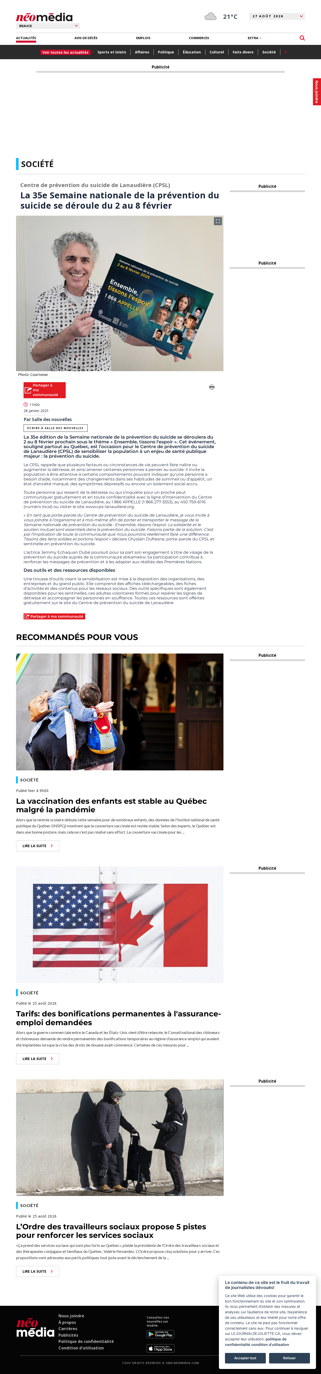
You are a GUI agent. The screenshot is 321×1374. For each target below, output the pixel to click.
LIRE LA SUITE (34, 845)
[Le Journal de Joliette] (35, 1334)
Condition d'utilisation (81, 1348)
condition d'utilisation (270, 1344)
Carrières (67, 1328)
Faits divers (243, 52)
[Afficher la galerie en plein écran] (217, 221)
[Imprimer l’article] (212, 388)
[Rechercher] (302, 38)
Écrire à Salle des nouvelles (55, 428)
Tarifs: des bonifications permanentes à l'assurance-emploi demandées (118, 1018)
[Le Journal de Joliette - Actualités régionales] (44, 17)
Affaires (142, 52)
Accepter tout (245, 1358)
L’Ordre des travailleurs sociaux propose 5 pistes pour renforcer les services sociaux (111, 1231)
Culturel (217, 52)
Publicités (68, 1335)
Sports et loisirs (112, 52)
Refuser (289, 1358)
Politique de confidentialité (86, 1341)
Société (269, 52)
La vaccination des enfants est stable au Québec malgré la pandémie (111, 805)
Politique (166, 52)
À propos (67, 1322)
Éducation (192, 52)
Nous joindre (71, 1316)
